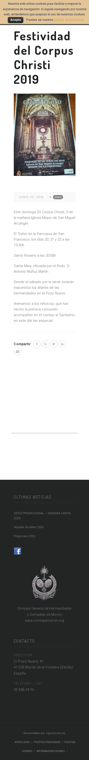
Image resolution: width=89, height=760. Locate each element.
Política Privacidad (47, 742)
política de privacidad (69, 19)
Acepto (15, 19)
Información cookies (51, 751)
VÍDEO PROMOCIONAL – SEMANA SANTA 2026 (42, 515)
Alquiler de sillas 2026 (29, 527)
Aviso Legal (22, 742)
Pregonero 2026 (24, 536)
